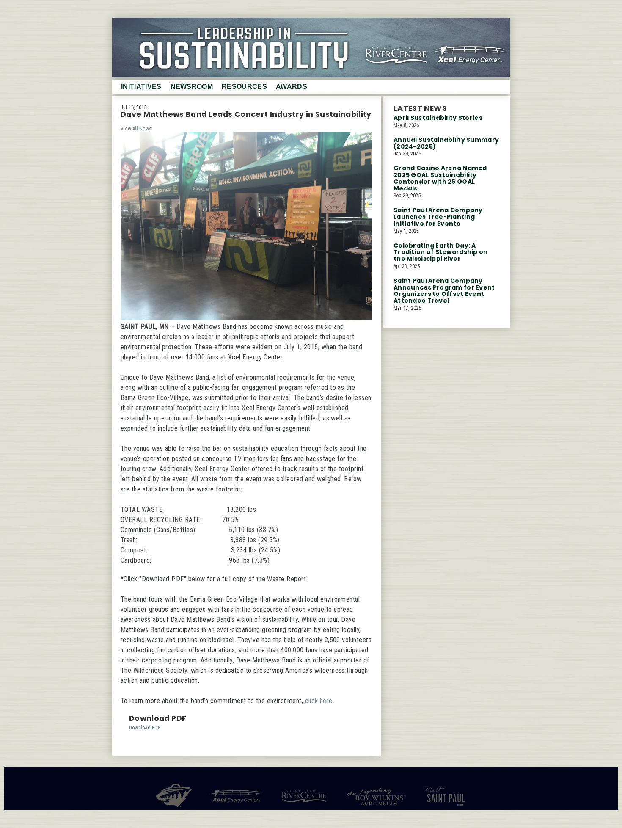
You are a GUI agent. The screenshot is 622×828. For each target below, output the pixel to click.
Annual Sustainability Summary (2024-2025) (446, 143)
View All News (136, 129)
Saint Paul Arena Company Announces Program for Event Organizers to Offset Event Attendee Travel (444, 290)
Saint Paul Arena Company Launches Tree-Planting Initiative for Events (438, 217)
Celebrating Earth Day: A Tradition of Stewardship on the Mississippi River (441, 252)
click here (318, 701)
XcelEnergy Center (474, 43)
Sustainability (311, 47)
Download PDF (144, 728)
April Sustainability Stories (438, 117)
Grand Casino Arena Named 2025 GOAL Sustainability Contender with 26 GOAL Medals (440, 178)
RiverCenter (394, 43)
